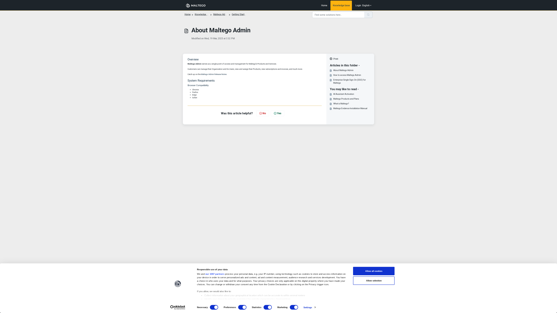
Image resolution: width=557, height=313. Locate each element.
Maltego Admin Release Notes (214, 74)
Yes (279, 113)
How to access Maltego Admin (347, 75)
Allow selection (374, 280)
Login (358, 5)
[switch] (242, 307)
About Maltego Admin (343, 70)
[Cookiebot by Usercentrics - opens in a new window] (177, 307)
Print (335, 59)
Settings (307, 307)
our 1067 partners (215, 274)
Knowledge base (341, 5)
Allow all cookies (373, 271)
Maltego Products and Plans (346, 99)
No (264, 113)
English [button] (366, 5)
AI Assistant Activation (343, 94)
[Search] (368, 15)
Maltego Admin (221, 14)
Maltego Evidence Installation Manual (350, 108)
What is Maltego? (341, 103)
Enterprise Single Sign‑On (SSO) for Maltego (349, 81)
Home (324, 5)
